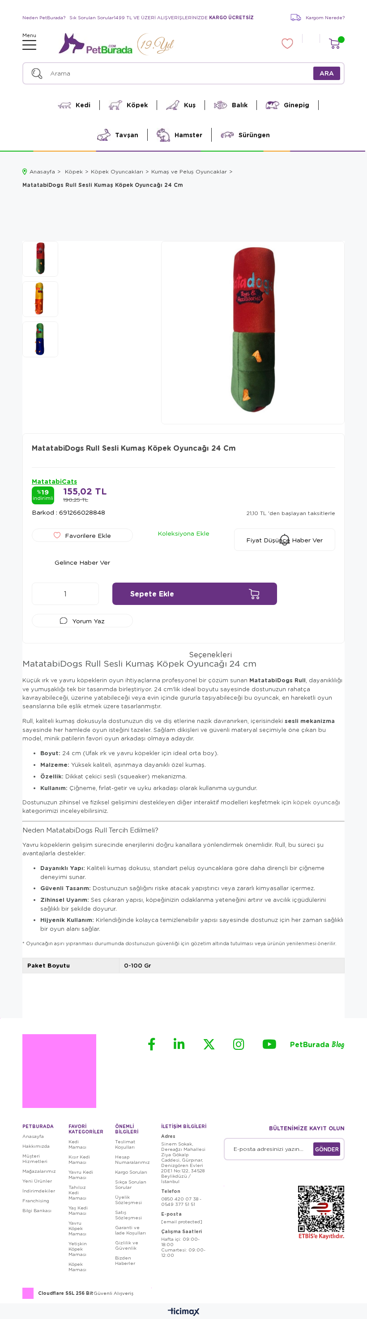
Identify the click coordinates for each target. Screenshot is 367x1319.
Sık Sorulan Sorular (91, 17)
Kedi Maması (77, 1144)
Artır (88, 594)
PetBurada (317, 1045)
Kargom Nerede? (325, 17)
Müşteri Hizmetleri (34, 1158)
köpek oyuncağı (316, 802)
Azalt (43, 594)
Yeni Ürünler (37, 1181)
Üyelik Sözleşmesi (128, 1199)
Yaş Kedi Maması (78, 1210)
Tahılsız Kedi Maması (77, 1192)
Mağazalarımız (39, 1171)
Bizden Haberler (125, 1260)
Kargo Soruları (131, 1172)
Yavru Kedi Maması (80, 1174)
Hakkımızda (36, 1146)
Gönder (327, 1149)
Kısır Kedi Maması (79, 1159)
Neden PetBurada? (43, 17)
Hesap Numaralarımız (132, 1159)
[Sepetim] (334, 43)
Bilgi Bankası (36, 1210)
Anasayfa (33, 1136)
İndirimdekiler (38, 1190)
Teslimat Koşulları (125, 1144)
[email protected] (181, 1221)
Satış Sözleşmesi (128, 1214)
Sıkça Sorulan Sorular (130, 1184)
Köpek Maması (77, 1266)
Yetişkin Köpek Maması (77, 1249)
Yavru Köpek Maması (77, 1228)
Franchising (35, 1200)
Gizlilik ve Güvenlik (126, 1245)
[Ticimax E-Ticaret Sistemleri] (184, 1312)
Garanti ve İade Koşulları (130, 1230)
